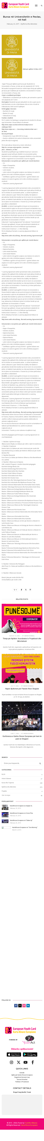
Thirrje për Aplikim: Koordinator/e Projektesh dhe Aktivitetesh (22, 640)
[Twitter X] (18, 1062)
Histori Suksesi (6, 778)
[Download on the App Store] (14, 1054)
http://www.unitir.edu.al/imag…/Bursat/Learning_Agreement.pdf (22, 235)
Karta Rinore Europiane (29, 1125)
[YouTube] (25, 1062)
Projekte (4, 791)
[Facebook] (32, 1062)
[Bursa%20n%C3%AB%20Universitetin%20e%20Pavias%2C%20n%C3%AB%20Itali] (21, 589)
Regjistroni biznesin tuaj (22, 1077)
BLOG (3, 774)
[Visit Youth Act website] (28, 1040)
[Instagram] (11, 1062)
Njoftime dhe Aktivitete (29, 24)
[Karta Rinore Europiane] (17, 5)
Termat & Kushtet (22, 1079)
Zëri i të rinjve (6, 795)
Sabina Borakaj (29, 636)
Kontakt (22, 1073)
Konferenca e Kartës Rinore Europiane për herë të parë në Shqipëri (22, 737)
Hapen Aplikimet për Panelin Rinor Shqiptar (22, 689)
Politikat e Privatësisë (22, 1082)
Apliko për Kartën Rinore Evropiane (22, 1075)
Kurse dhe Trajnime (8, 783)
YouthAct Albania (31, 1123)
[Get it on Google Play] (30, 1054)
